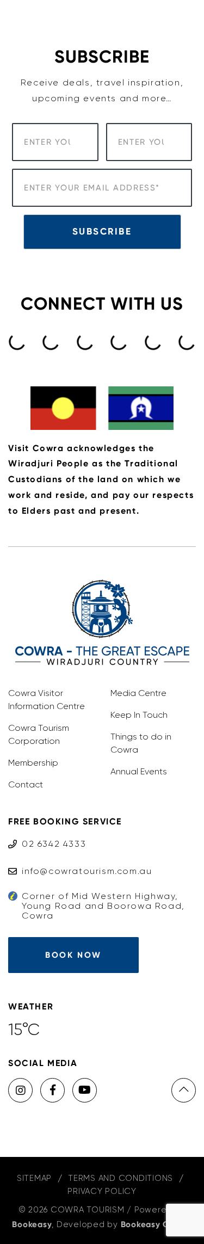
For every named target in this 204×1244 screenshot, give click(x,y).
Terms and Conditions (120, 1178)
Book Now (73, 955)
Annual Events (138, 771)
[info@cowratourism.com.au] (80, 860)
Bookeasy (32, 1224)
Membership (33, 763)
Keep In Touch (139, 715)
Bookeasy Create (156, 1224)
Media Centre (138, 693)
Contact (25, 784)
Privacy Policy (102, 1191)
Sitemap (34, 1178)
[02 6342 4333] (47, 833)
